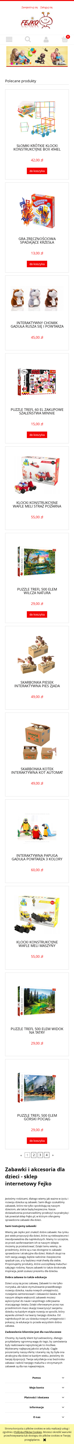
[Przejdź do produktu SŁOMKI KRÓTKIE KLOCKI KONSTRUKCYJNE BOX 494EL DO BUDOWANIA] (37, 118)
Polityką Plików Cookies (28, 1432)
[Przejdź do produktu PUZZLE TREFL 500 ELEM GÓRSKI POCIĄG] (37, 1088)
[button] (9, 39)
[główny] (37, 56)
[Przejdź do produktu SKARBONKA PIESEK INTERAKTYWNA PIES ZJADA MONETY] (37, 654)
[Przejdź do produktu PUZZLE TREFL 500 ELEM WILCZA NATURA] (37, 561)
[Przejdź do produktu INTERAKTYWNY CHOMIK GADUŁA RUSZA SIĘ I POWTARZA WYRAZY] (37, 299)
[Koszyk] (64, 39)
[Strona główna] (37, 19)
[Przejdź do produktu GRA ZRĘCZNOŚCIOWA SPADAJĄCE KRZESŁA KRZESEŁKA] (37, 211)
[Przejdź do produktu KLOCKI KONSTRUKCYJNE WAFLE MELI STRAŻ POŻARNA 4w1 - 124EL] (37, 475)
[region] (37, 56)
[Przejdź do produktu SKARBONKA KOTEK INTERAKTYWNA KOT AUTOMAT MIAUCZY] (37, 741)
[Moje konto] (46, 39)
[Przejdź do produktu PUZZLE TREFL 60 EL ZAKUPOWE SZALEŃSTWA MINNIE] (37, 382)
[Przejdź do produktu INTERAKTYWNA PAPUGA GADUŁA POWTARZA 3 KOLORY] (37, 828)
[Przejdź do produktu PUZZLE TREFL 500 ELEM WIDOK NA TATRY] (37, 1001)
